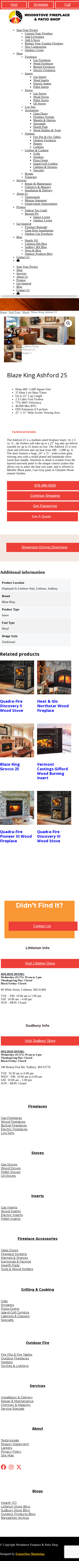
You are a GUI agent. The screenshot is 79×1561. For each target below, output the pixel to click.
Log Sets (30, 107)
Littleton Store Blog (15, 1506)
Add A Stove (32, 40)
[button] (68, 323)
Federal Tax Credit (36, 210)
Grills (36, 153)
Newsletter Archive (15, 1518)
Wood (25, 312)
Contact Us (22, 257)
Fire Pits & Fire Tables (47, 137)
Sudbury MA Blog (36, 247)
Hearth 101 (31, 240)
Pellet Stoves (41, 100)
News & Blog (33, 250)
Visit (14, 5)
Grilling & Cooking (36, 150)
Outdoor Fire (37, 1343)
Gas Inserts (39, 76)
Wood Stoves (41, 97)
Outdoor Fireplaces (44, 140)
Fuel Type (14, 312)
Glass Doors (40, 113)
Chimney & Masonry (16, 1405)
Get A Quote (41, 517)
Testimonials (32, 197)
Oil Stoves (39, 103)
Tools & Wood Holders (17, 1269)
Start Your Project (27, 30)
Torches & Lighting (14, 1366)
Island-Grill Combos (45, 163)
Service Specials (12, 1409)
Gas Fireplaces (42, 60)
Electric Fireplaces (44, 70)
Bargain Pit (31, 213)
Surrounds (39, 123)
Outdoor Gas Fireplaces (39, 233)
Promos (20, 207)
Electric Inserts (42, 83)
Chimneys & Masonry (38, 187)
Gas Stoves (39, 93)
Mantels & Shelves (44, 120)
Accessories (32, 110)
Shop (19, 53)
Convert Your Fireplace (39, 33)
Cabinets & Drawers (45, 167)
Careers (6, 1448)
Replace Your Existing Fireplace (44, 43)
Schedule (40, 5)
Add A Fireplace (34, 36)
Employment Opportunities (41, 203)
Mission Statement (36, 200)
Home (3, 312)
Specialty (38, 170)
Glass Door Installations (39, 230)
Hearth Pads (40, 127)
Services (21, 180)
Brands (29, 173)
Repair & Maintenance (38, 183)
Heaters (37, 143)
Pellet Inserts (41, 86)
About (37, 1429)
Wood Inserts (41, 80)
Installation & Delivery (38, 190)
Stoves (29, 90)
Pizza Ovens (40, 160)
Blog (19, 237)
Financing (31, 177)
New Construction (35, 46)
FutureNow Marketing (30, 1554)
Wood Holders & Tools (47, 130)
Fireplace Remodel (36, 227)
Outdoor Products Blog (38, 253)
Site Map (7, 1455)
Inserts (29, 73)
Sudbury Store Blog (15, 1510)
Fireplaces (31, 56)
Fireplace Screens (43, 117)
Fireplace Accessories (38, 1239)
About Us (22, 193)
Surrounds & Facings (16, 1261)
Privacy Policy (11, 1452)
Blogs (37, 1491)
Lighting (38, 147)
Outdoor (30, 133)
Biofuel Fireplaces (44, 66)
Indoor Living (41, 217)
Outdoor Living (34, 50)
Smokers (38, 157)
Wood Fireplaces (43, 63)
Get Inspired (23, 223)
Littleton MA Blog (36, 243)
